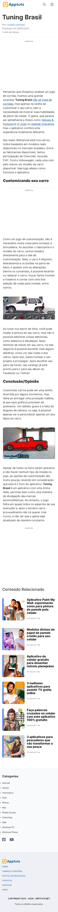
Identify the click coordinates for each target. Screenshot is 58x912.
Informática (7, 792)
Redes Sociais (9, 812)
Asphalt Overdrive (42, 124)
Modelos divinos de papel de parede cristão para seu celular (41, 634)
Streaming (7, 817)
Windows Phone (10, 832)
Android (6, 783)
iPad (4, 797)
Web (4, 822)
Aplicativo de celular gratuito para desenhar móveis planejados (40, 661)
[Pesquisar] (44, 4)
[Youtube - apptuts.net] (12, 840)
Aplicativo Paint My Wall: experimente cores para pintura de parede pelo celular (41, 606)
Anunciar (7, 885)
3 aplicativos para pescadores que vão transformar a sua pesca (40, 742)
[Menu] (52, 4)
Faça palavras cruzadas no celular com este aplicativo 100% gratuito (41, 715)
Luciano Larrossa (16, 24)
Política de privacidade (13, 876)
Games (5, 788)
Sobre (5, 867)
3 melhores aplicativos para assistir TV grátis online (39, 688)
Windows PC (8, 827)
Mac (4, 807)
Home (5, 890)
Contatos (7, 880)
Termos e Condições (12, 871)
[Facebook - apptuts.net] (4, 840)
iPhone (5, 802)
